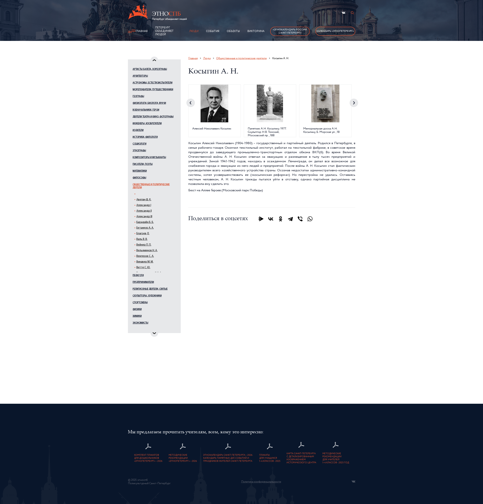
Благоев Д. (142, 233)
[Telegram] (290, 218)
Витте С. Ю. (143, 267)
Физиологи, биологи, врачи (149, 103)
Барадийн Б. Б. (145, 222)
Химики (137, 316)
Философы (139, 178)
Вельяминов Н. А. (147, 250)
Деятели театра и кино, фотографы (153, 117)
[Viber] (300, 218)
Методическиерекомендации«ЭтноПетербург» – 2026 (183, 458)
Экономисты (140, 323)
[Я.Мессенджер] (260, 218)
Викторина (256, 31)
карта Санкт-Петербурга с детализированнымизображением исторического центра (301, 458)
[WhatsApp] (310, 218)
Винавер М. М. (144, 261)
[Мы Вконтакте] (343, 13)
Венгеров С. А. (145, 256)
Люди (193, 31)
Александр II (144, 211)
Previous (190, 103)
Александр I (143, 205)
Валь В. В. (142, 239)
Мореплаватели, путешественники (153, 89)
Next (354, 103)
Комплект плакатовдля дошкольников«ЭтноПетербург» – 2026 (148, 458)
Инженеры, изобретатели (147, 123)
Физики (137, 309)
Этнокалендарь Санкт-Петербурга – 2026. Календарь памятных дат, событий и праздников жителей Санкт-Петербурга (228, 458)
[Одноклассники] (280, 218)
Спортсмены (140, 302)
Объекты (233, 31)
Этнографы (139, 150)
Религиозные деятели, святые (150, 289)
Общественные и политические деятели (151, 186)
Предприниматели (143, 282)
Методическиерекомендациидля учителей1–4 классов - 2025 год (335, 458)
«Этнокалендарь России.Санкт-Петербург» (290, 31)
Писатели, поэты (143, 164)
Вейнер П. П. (143, 245)
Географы (138, 96)
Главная (141, 31)
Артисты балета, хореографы (150, 69)
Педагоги (138, 275)
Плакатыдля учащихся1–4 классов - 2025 (269, 458)
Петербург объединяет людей (164, 31)
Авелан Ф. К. (143, 199)
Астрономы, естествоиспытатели (152, 83)
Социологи (139, 144)
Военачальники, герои (146, 110)
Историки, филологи (145, 137)
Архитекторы (140, 76)
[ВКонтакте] (270, 218)
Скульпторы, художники (147, 296)
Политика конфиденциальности (261, 481)
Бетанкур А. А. (145, 228)
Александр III (144, 216)
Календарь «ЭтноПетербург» (335, 31)
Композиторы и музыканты (149, 157)
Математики (140, 171)
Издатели (138, 130)
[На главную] (157, 13)
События (212, 31)
